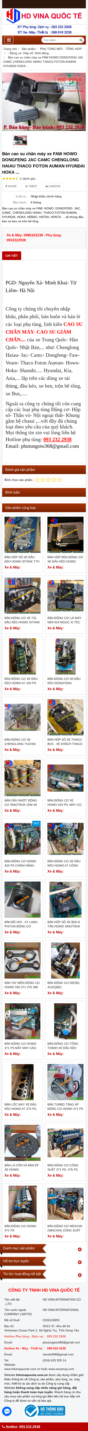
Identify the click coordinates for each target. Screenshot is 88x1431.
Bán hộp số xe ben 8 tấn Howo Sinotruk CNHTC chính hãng (63, 926)
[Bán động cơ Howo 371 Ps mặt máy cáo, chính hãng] (22, 1021)
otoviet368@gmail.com (58, 1354)
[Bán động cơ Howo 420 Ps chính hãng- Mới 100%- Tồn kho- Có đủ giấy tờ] (22, 839)
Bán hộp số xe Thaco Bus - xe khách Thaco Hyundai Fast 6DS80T (64, 744)
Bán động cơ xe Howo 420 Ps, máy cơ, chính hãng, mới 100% (64, 805)
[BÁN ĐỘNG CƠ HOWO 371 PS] (22, 1204)
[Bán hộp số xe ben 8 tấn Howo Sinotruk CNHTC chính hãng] (65, 900)
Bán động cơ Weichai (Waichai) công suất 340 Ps (64, 1230)
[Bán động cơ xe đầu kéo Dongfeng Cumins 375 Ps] (65, 656)
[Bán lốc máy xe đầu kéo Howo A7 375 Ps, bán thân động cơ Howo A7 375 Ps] (22, 1082)
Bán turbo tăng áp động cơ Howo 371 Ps (65, 1106)
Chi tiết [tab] (11, 255)
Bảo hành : (20, 202)
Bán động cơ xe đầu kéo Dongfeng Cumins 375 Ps (64, 683)
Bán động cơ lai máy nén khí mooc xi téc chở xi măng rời (64, 622)
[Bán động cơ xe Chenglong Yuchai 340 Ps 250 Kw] (22, 717)
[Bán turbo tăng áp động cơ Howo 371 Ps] (65, 1082)
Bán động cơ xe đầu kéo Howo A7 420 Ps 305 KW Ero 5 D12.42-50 (22, 683)
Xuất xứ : (22, 196)
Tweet (32, 186)
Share (12, 186)
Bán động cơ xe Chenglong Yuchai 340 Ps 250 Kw (20, 744)
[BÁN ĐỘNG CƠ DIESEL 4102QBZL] (65, 960)
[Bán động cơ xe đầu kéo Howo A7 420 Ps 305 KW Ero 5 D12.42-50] (22, 656)
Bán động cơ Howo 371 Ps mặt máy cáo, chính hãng (20, 1048)
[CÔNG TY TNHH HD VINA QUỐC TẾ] (44, 34)
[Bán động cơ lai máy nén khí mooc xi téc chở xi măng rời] (65, 595)
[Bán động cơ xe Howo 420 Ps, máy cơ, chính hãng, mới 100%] (65, 778)
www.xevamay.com (61, 1369)
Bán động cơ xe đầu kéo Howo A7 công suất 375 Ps (64, 865)
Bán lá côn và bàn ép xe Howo (21, 1167)
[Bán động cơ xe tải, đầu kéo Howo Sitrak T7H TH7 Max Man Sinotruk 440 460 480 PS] (22, 595)
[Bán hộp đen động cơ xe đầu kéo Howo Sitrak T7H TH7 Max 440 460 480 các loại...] (65, 535)
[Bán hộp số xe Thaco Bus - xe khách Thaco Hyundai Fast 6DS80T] (65, 717)
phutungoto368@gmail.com (61, 1342)
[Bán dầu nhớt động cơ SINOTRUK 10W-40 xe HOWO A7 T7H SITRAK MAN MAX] (22, 778)
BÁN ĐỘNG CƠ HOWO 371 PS (20, 1228)
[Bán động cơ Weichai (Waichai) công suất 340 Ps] (65, 1204)
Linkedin (54, 186)
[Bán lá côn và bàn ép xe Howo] (22, 1143)
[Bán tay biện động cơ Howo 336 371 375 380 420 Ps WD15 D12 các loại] (22, 960)
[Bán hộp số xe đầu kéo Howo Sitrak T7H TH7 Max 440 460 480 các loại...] (22, 535)
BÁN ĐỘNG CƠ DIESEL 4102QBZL (63, 985)
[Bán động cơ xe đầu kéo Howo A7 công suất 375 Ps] (65, 839)
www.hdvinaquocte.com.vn (22, 1369)
